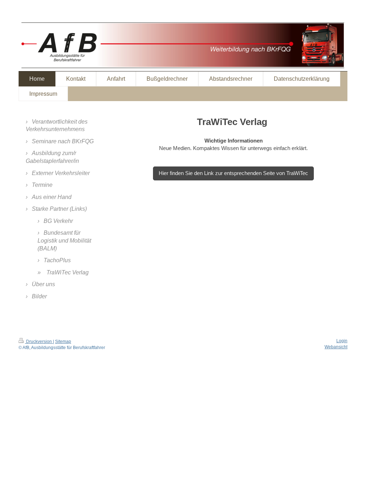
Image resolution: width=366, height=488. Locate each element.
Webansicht (336, 346)
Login (341, 340)
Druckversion (39, 341)
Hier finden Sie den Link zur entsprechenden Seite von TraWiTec (233, 173)
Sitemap (63, 341)
